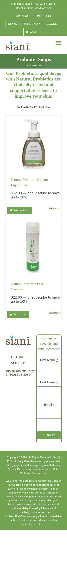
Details (56, 208)
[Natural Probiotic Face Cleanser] (33, 248)
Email (49, 404)
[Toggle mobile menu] (58, 43)
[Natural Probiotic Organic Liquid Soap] (33, 144)
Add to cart (19, 314)
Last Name (49, 382)
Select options (21, 210)
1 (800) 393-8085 (42, 3)
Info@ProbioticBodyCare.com (33, 8)
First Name (49, 360)
